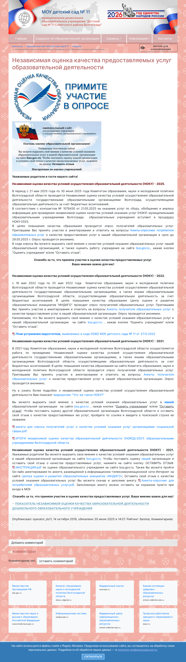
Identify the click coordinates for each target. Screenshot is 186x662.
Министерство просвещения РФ (21, 588)
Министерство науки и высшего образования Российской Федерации (26, 617)
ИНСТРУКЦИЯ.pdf (28, 467)
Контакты (165, 38)
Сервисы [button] (112, 38)
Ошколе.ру (17, 46)
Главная (21, 38)
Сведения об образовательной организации (67, 38)
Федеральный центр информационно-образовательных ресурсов (110, 618)
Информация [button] (138, 38)
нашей (146, 458)
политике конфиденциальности (137, 649)
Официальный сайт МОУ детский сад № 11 (47, 46)
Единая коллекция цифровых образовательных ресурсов (153, 591)
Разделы (77, 46)
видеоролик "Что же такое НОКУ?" (79, 395)
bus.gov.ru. (143, 248)
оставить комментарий (56, 561)
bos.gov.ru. (94, 458)
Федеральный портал (111, 586)
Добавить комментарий (27, 542)
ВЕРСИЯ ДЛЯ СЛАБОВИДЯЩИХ (161, 48)
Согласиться (93, 656)
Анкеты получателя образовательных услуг (139, 309)
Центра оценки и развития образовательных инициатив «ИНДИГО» (72, 476)
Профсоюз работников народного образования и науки (158, 617)
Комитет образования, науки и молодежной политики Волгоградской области (70, 591)
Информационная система (71, 613)
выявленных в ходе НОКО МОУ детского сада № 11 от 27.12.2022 (85, 334)
